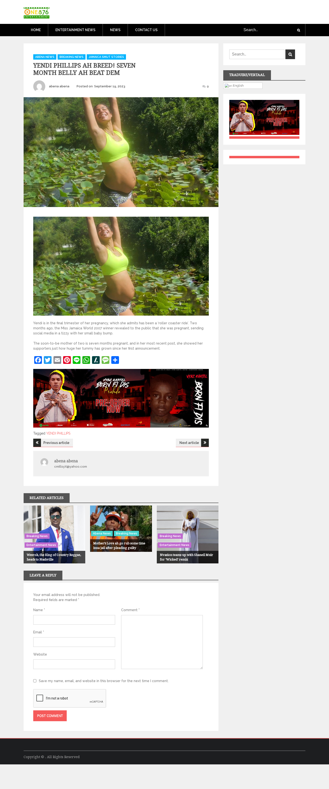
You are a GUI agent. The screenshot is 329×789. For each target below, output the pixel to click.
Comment (130, 610)
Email (38, 632)
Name (39, 610)
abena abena (59, 86)
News (115, 30)
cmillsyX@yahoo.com (70, 466)
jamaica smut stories (106, 57)
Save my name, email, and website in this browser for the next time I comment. (104, 681)
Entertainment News (75, 30)
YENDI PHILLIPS (58, 433)
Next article (189, 443)
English (238, 85)
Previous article (56, 443)
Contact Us (146, 30)
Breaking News (71, 57)
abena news (44, 57)
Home (36, 30)
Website (40, 654)
